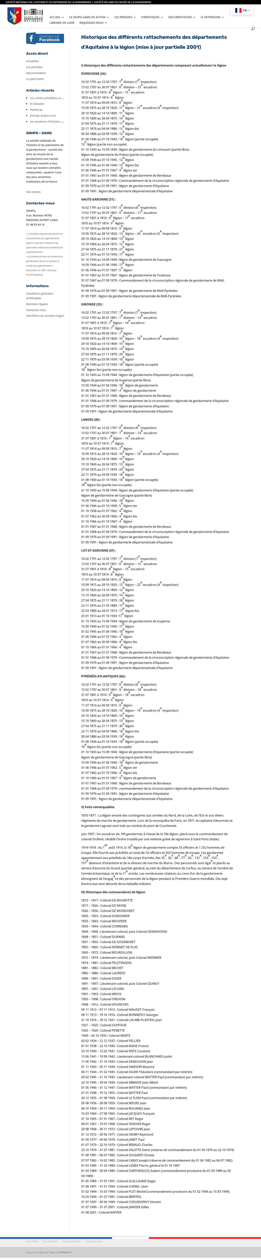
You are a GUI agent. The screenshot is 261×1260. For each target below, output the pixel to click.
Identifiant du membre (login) (45, 315)
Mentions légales (37, 304)
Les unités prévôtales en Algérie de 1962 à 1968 (60, 98)
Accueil (55, 17)
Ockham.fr (65, 1252)
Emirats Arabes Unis (43, 115)
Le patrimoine (210, 17)
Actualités (32, 61)
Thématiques (150, 17)
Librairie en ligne (62, 22)
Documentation (180, 17)
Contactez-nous (36, 310)
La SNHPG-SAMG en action (87, 17)
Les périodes (123, 17)
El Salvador (37, 104)
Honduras (36, 109)
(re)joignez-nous (91, 22)
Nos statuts (33, 192)
